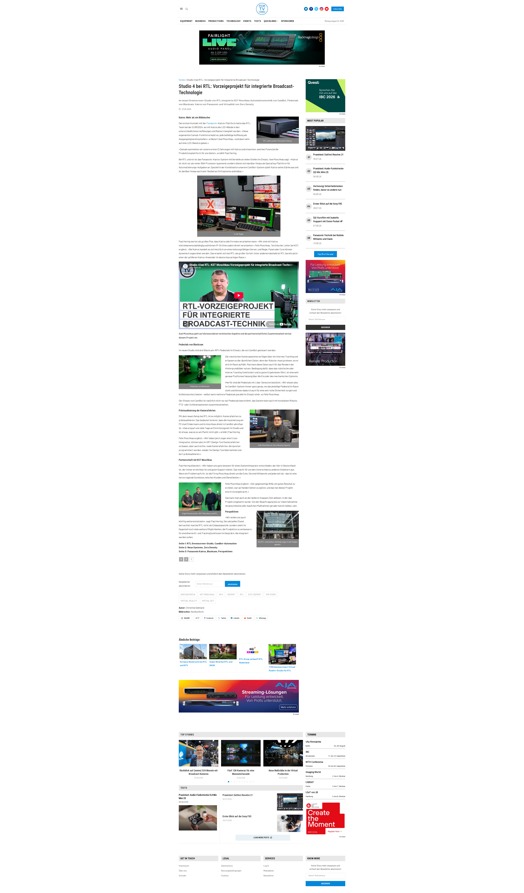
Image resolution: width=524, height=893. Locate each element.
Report (231, 594)
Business (200, 21)
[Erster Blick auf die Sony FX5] (290, 823)
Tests (257, 21)
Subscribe (337, 9)
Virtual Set (208, 600)
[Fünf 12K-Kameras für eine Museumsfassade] (241, 753)
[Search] (186, 9)
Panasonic (212, 123)
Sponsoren (287, 21)
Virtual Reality (189, 600)
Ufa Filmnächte (313, 741)
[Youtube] (327, 9)
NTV (221, 594)
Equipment (186, 21)
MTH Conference (314, 761)
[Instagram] (321, 9)
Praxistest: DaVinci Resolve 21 (328, 154)
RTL (242, 594)
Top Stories (187, 734)
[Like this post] (198, 618)
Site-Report (254, 594)
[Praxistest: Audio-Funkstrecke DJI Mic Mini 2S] (198, 817)
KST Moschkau (207, 594)
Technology (233, 21)
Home (182, 79)
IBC (307, 751)
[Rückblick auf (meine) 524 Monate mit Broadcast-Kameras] (198, 753)
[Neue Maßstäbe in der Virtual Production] (283, 753)
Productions (216, 21)
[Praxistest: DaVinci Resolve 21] (290, 802)
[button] (182, 761)
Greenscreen (188, 594)
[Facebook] (311, 9)
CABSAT (310, 782)
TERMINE (311, 734)
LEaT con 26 (312, 792)
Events (247, 21)
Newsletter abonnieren (184, 583)
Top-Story (271, 594)
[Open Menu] (181, 9)
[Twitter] (316, 9)
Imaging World (313, 772)
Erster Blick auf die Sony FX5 (327, 203)
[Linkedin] (306, 9)
